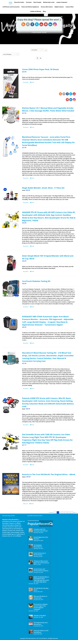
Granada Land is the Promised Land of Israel (40, 530)
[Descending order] (45, 50)
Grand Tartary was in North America (40, 554)
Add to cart (25, 503)
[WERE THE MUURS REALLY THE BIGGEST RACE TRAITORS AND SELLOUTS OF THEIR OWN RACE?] (31, 578)
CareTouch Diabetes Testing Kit (36, 281)
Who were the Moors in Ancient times (40, 597)
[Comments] (51, 523)
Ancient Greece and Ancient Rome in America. (41, 570)
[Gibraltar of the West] (31, 617)
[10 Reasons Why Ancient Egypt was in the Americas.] (31, 562)
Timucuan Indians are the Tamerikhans (41, 631)
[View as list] (40, 58)
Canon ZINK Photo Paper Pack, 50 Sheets (40, 69)
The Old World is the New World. (41, 589)
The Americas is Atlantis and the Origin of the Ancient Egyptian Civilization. (40, 606)
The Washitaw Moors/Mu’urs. (38, 546)
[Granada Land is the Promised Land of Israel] (31, 530)
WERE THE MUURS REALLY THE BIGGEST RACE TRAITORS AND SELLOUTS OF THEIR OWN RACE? (41, 579)
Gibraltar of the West (40, 615)
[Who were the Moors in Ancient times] (31, 597)
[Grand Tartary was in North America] (31, 554)
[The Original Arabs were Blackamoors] (31, 624)
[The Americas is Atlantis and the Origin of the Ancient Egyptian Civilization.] (31, 605)
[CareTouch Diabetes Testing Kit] (10, 288)
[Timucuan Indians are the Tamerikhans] (31, 632)
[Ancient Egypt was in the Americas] (31, 538)
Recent (44, 524)
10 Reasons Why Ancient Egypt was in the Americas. (41, 562)
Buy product (25, 82)
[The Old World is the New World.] (31, 589)
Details (32, 82)
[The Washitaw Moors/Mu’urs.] (31, 546)
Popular (33, 524)
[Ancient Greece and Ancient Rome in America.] (31, 570)
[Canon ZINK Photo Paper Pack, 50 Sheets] (10, 83)
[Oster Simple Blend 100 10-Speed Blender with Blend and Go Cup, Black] (10, 262)
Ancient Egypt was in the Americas (41, 538)
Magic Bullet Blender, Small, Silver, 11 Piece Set (43, 188)
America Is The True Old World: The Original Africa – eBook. (49, 474)
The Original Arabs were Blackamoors (41, 623)
